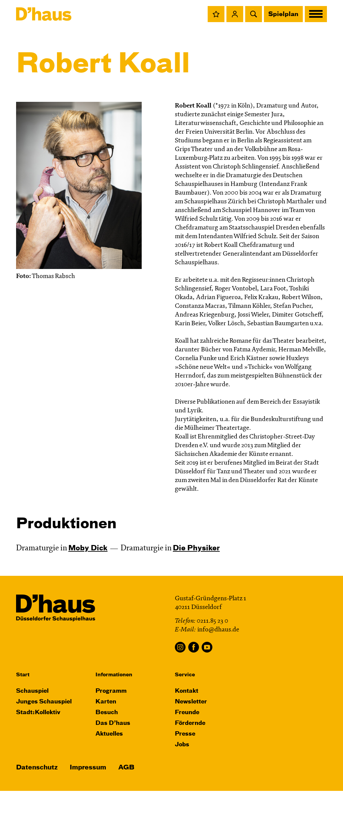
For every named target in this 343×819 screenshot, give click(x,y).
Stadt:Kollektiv (38, 712)
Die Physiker (196, 548)
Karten (105, 702)
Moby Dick (88, 548)
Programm (111, 691)
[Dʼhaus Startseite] (43, 14)
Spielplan (283, 14)
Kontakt (186, 691)
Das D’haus (112, 723)
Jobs (182, 745)
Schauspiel (32, 691)
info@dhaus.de (218, 630)
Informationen (113, 674)
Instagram (180, 647)
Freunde (187, 712)
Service (185, 674)
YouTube (207, 647)
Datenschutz (37, 767)
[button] (216, 14)
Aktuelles (109, 734)
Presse (185, 734)
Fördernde (190, 723)
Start (22, 674)
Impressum (88, 767)
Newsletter (191, 702)
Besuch (106, 712)
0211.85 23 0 (212, 621)
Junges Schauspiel (44, 702)
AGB (126, 767)
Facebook (193, 647)
